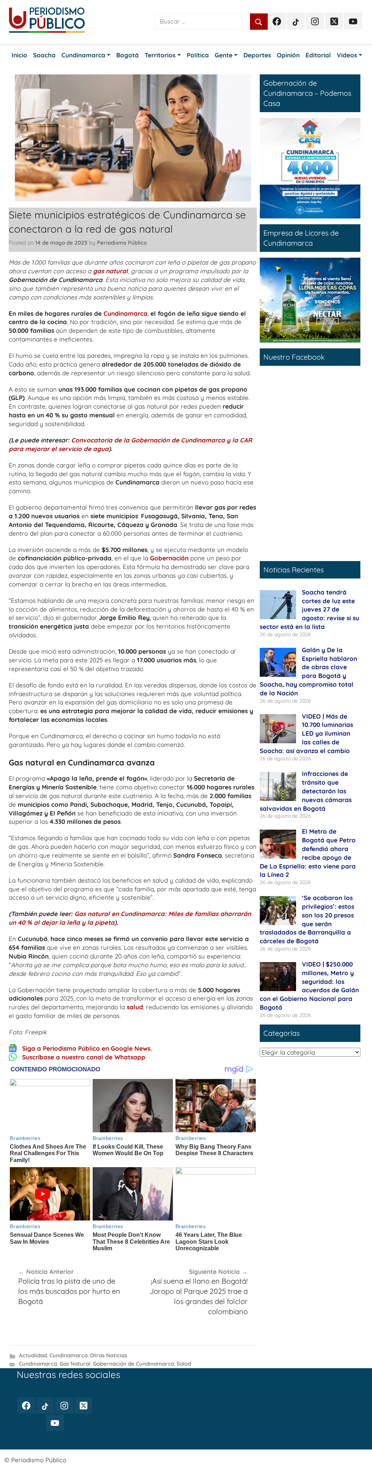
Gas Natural (75, 1363)
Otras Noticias (108, 1355)
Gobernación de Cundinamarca (133, 1363)
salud (135, 1007)
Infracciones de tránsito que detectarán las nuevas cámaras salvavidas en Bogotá (306, 791)
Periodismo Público (122, 242)
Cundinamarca (125, 313)
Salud (184, 1363)
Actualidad (33, 1355)
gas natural (110, 271)
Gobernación (169, 558)
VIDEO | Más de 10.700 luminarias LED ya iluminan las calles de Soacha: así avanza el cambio (306, 733)
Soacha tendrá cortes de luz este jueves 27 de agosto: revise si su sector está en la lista (309, 609)
